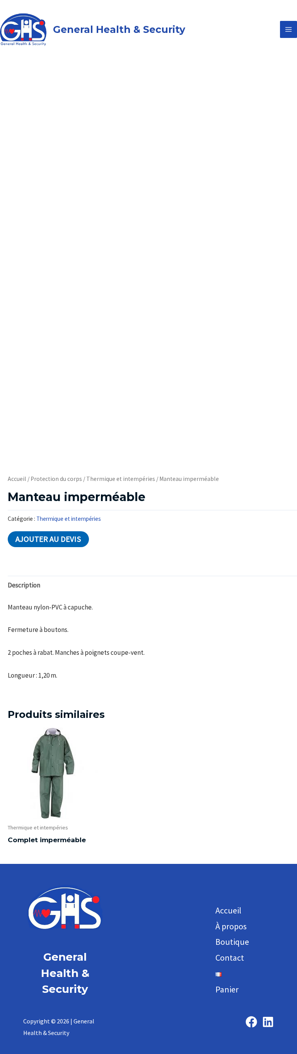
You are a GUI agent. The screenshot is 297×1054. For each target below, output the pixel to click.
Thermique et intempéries (120, 478)
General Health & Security (119, 29)
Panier (227, 989)
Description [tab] (24, 585)
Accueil (17, 478)
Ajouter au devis (48, 539)
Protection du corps (56, 478)
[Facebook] (251, 1022)
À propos (231, 926)
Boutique (232, 941)
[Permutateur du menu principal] (288, 29)
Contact (229, 957)
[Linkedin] (268, 1022)
